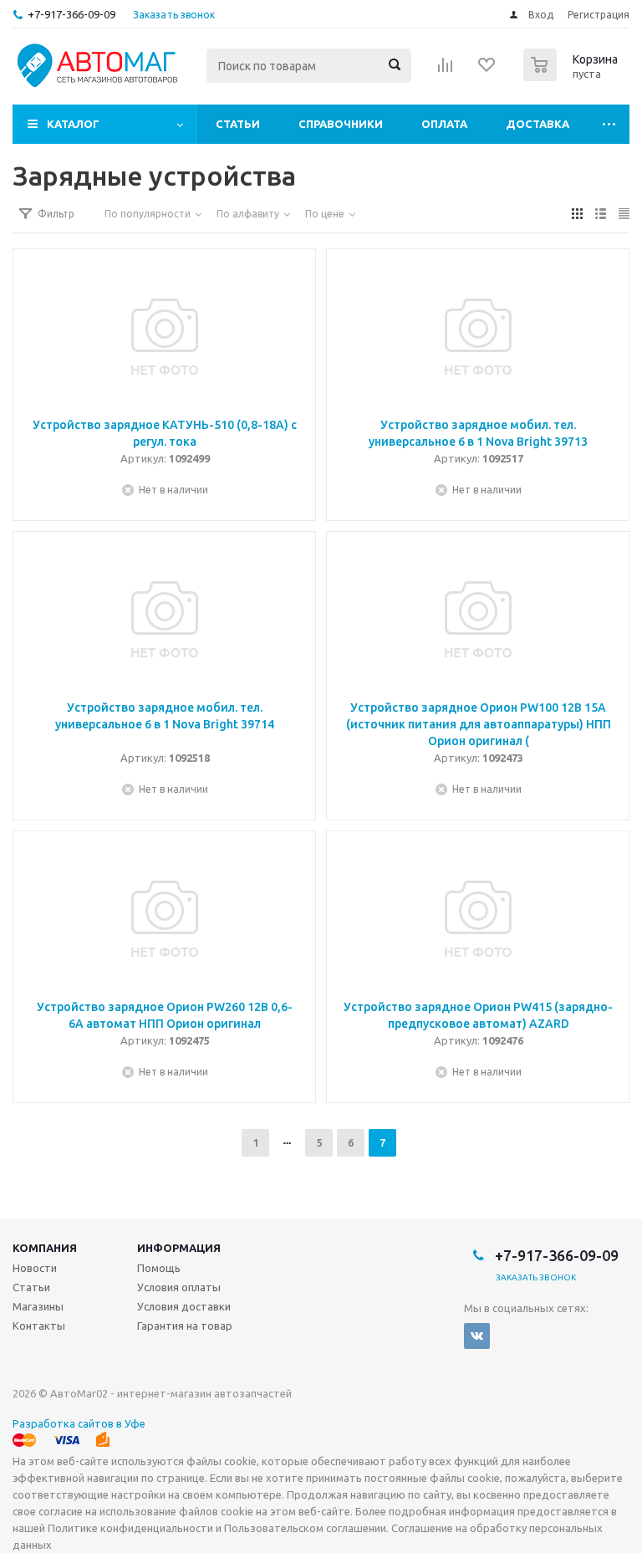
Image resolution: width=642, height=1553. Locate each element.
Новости (35, 1268)
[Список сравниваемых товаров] (445, 70)
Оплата (444, 124)
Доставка (537, 124)
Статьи (238, 124)
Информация (179, 1248)
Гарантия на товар (184, 1325)
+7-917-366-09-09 (71, 14)
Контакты (39, 1325)
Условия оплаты (179, 1287)
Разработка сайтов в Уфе (79, 1423)
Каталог (73, 124)
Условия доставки (184, 1306)
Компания (45, 1248)
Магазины (38, 1306)
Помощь (159, 1268)
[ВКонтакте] (477, 1336)
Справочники (340, 124)
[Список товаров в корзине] (572, 76)
